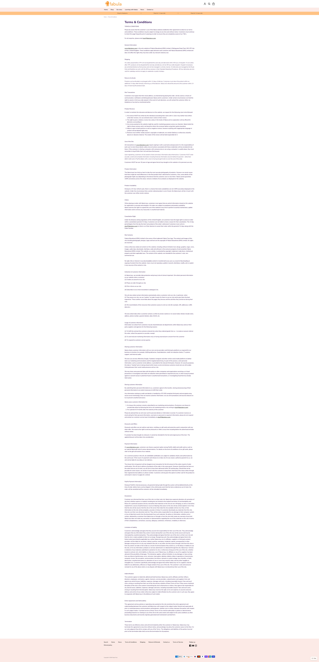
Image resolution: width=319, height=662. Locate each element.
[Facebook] (190, 645)
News (120, 642)
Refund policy (108, 645)
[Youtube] (193, 645)
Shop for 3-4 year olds (196, 13)
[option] (122, 13)
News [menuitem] (142, 10)
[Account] (205, 3)
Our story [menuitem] (119, 10)
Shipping (142, 642)
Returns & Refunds (154, 642)
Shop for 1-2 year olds (159, 13)
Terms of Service (178, 642)
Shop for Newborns (122, 13)
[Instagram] (196, 645)
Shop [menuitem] (112, 10)
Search (106, 642)
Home (113, 642)
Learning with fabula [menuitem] (131, 10)
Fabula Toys (114, 657)
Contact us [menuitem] (150, 10)
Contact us (166, 642)
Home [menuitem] (106, 10)
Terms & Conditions (131, 642)
